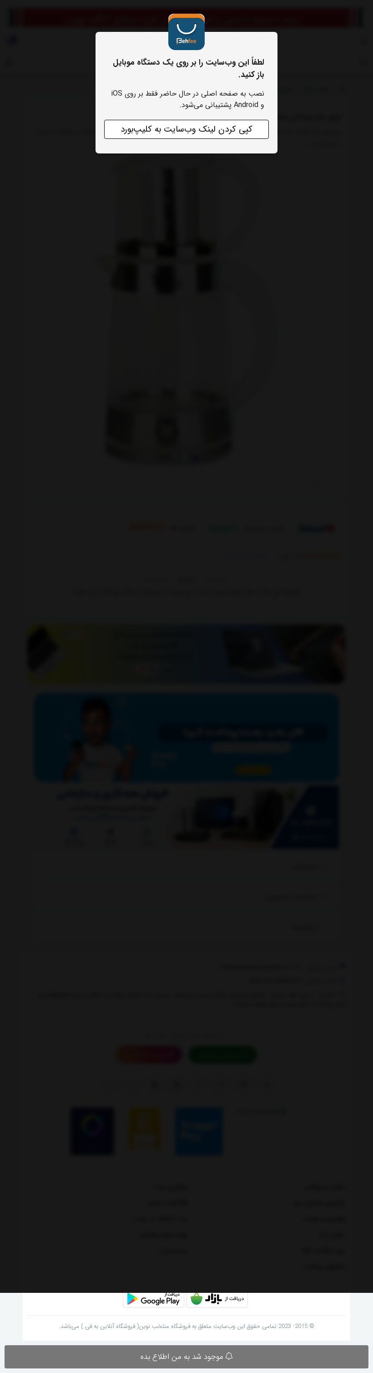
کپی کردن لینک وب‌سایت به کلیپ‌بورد (186, 129)
